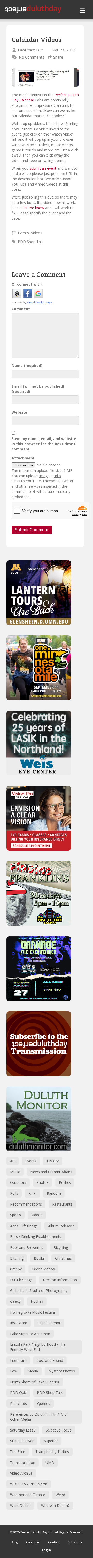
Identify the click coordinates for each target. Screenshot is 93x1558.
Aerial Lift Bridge (24, 1225)
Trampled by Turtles (52, 1451)
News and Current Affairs (51, 1171)
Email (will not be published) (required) (38, 389)
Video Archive (21, 1473)
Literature (18, 1360)
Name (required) (27, 365)
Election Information (60, 1279)
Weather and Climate (27, 1494)
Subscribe (75, 1542)
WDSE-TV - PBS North (28, 1484)
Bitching (17, 1258)
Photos (42, 1182)
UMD (49, 1462)
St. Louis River (22, 1440)
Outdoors (18, 1182)
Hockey (37, 1301)
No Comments (31, 57)
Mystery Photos (61, 1371)
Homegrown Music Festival (33, 1312)
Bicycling (60, 1247)
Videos (36, 232)
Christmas (63, 1258)
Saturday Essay (22, 1430)
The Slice (17, 1451)
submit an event (42, 168)
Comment (21, 308)
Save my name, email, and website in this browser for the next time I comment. (44, 444)
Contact (53, 1542)
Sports (15, 1214)
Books (39, 1258)
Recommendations (26, 1204)
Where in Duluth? (55, 1505)
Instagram (18, 1322)
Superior (51, 1440)
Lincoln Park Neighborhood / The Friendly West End (38, 1347)
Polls (14, 1193)
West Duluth (20, 1505)
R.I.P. (32, 1193)
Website (19, 412)
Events (23, 232)
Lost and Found (50, 1360)
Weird (60, 1494)
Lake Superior (48, 1322)
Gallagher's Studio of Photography (38, 1290)
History (53, 1160)
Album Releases (61, 1225)
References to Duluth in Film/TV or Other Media (39, 1417)
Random (54, 1193)
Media (33, 1371)
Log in (46, 1550)
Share (58, 57)
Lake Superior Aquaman (30, 1333)
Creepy (16, 1268)
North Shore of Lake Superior (34, 1381)
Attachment (23, 458)
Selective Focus (59, 1430)
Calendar (33, 1542)
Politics (65, 1182)
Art (12, 1160)
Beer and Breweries (26, 1247)
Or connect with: (27, 284)
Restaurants (62, 1204)
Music (15, 1171)
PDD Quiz (18, 1392)
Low (13, 1371)
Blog (14, 1542)
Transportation (22, 1462)
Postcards (18, 1403)
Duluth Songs (21, 1279)
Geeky (15, 1301)
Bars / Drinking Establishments (35, 1236)
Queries (43, 1403)
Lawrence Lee (30, 49)
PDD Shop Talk (30, 241)
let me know (34, 207)
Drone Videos (43, 1268)
